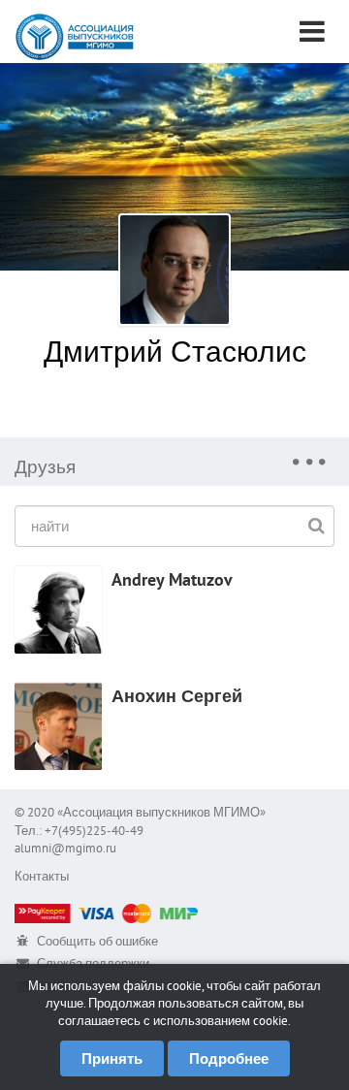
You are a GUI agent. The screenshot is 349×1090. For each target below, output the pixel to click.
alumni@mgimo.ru (65, 848)
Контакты (42, 876)
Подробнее (229, 1058)
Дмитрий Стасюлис (175, 350)
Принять (112, 1058)
